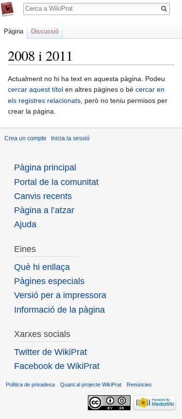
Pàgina (13, 31)
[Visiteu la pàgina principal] (7, 9)
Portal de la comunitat (56, 182)
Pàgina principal (45, 167)
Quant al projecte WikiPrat (90, 384)
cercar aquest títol (35, 89)
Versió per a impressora (60, 295)
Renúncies (139, 384)
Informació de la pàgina (59, 310)
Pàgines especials (49, 281)
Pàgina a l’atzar (44, 210)
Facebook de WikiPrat (56, 366)
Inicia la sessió (70, 138)
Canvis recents (43, 196)
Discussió (45, 31)
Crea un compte (25, 138)
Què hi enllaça (42, 267)
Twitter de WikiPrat (50, 352)
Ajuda (25, 224)
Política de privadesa (30, 384)
